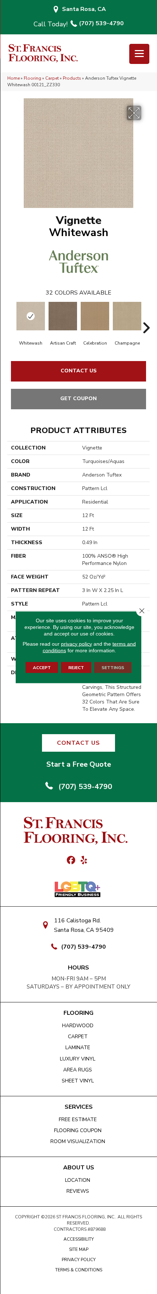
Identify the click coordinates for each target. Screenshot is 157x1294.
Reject (76, 667)
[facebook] (71, 860)
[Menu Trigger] (139, 54)
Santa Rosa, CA (84, 9)
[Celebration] (95, 316)
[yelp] (83, 860)
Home (13, 78)
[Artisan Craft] (63, 316)
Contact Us (79, 370)
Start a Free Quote (78, 764)
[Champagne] (127, 316)
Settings (113, 667)
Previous (10, 316)
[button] (78, 743)
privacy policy (76, 643)
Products (72, 78)
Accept (42, 667)
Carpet (52, 78)
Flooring (32, 78)
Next (146, 316)
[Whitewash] (31, 316)
